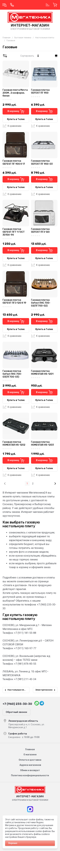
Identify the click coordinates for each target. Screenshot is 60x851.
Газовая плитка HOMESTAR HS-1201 (42, 372)
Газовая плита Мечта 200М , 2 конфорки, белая (15, 93)
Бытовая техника (22, 37)
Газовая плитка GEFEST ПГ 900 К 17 (14, 162)
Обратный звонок (16, 712)
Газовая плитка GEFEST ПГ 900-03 (42, 162)
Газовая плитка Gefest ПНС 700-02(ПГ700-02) (40, 303)
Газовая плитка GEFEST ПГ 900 (40, 91)
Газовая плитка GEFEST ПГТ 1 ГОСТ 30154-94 (14, 232)
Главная (6, 37)
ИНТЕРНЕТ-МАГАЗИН (30, 25)
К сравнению (14, 126)
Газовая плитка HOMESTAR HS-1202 (14, 443)
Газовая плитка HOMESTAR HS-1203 (42, 443)
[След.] (55, 483)
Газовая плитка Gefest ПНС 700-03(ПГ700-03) (12, 374)
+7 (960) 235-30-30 (17, 704)
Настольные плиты (44, 37)
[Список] (56, 55)
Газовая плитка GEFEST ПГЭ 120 (40, 230)
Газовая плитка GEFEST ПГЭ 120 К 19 (14, 301)
